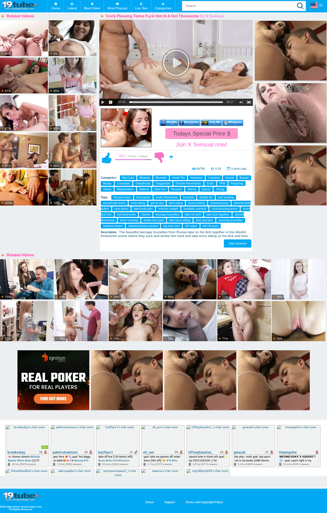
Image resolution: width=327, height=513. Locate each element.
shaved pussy (219, 203)
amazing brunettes (231, 220)
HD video (191, 226)
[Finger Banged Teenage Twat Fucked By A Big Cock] (24, 113)
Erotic (210, 183)
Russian (176, 189)
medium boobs (113, 226)
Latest (72, 8)
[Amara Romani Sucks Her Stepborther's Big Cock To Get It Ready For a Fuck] (190, 321)
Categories (163, 8)
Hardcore (196, 177)
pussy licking (196, 203)
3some (229, 177)
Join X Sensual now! (201, 144)
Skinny (191, 189)
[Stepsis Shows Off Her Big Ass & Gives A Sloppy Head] (190, 279)
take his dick (193, 214)
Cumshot (214, 177)
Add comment (238, 243)
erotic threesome (167, 197)
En (321, 5)
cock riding (138, 203)
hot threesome (126, 214)
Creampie (123, 183)
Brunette (161, 177)
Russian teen (122, 197)
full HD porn (210, 226)
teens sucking (129, 220)
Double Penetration (188, 183)
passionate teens (114, 203)
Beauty (244, 177)
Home (55, 8)
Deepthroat (142, 183)
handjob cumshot (195, 209)
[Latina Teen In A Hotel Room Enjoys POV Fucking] (24, 150)
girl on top (157, 203)
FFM (222, 183)
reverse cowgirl (168, 209)
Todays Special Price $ (201, 133)
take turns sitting (179, 220)
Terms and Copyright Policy (204, 502)
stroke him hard (154, 220)
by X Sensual (212, 16)
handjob (188, 197)
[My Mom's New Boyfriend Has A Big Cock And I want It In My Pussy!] (298, 279)
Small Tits (178, 177)
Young (220, 189)
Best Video (92, 8)
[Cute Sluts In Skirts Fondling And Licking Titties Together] (72, 38)
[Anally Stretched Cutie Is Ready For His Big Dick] (24, 76)
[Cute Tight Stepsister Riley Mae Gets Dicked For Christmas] (244, 279)
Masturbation (125, 189)
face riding (176, 203)
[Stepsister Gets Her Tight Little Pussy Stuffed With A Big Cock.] (298, 321)
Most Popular (117, 8)
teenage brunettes (167, 214)
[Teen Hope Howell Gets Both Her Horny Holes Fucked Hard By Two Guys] (81, 279)
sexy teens (121, 209)
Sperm (206, 189)
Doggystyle (163, 183)
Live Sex (141, 8)
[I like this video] (107, 158)
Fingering (237, 183)
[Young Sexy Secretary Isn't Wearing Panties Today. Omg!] (27, 279)
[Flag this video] (171, 158)
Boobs (107, 183)
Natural (144, 189)
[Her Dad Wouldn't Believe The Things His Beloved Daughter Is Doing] (81, 321)
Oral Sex (160, 189)
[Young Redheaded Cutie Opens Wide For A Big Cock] (72, 76)
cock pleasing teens (224, 209)
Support (169, 502)
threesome (143, 197)
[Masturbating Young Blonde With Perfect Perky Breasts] (72, 113)
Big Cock (128, 177)
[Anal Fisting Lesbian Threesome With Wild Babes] (24, 38)
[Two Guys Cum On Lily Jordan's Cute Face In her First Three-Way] (135, 321)
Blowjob (145, 177)
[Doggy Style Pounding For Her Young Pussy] (72, 188)
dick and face (204, 220)
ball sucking (226, 197)
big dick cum (171, 226)
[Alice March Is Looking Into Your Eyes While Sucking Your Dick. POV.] (244, 321)
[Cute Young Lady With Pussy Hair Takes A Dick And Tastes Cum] (135, 279)
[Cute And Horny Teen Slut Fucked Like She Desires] (72, 150)
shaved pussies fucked (143, 226)
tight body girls (143, 209)
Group (107, 189)
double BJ (206, 197)
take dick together (217, 214)
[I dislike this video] (159, 158)
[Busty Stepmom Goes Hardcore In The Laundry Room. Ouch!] (27, 321)
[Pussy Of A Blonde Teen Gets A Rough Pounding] (24, 188)
